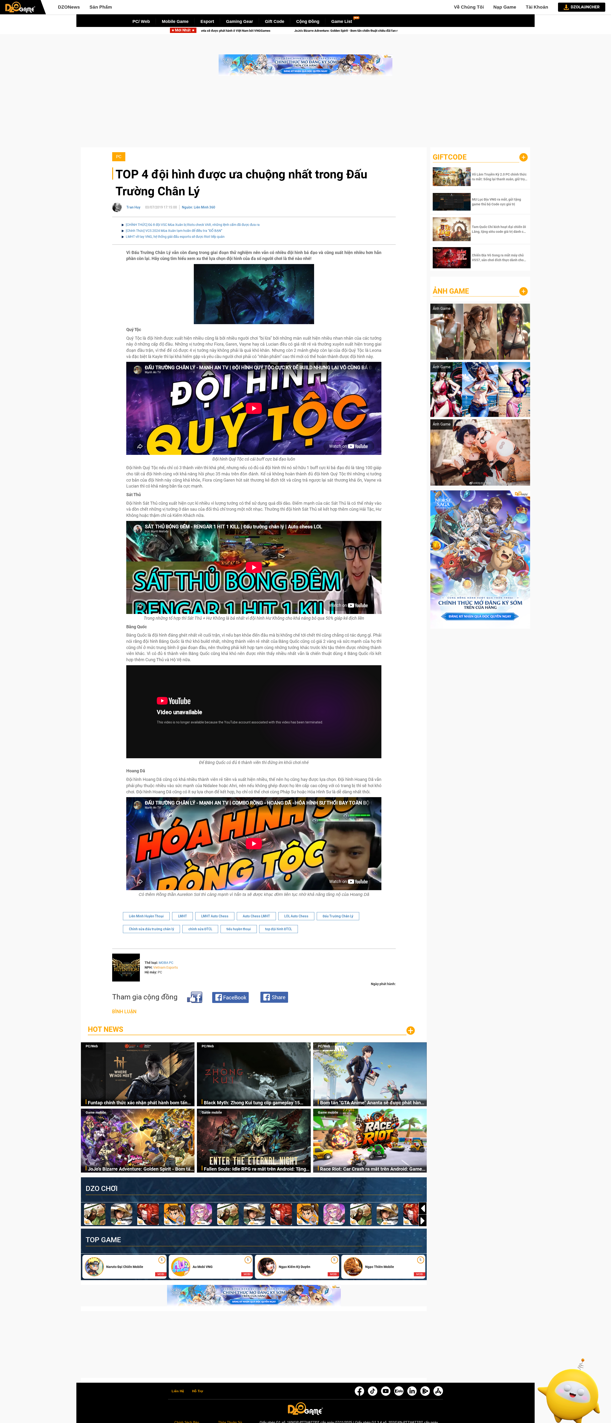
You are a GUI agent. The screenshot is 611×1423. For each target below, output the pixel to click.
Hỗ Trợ (197, 1391)
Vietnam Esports (165, 967)
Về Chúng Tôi (469, 7)
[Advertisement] (305, 114)
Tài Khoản (537, 7)
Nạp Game (504, 7)
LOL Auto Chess (296, 916)
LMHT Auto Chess (214, 916)
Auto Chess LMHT (256, 916)
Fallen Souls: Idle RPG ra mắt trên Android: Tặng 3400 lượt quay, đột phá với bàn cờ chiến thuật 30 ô (253, 30)
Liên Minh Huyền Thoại (146, 916)
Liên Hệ (178, 1391)
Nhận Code (499, 177)
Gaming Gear (239, 21)
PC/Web (92, 1046)
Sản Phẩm (101, 7)
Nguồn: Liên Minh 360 (198, 207)
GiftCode (450, 157)
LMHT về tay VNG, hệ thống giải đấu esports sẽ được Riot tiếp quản (175, 237)
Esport (207, 21)
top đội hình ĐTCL (278, 929)
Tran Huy (133, 207)
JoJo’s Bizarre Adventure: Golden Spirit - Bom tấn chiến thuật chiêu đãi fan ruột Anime (140, 1169)
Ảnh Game (451, 291)
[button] (423, 1221)
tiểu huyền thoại (238, 929)
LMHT (182, 916)
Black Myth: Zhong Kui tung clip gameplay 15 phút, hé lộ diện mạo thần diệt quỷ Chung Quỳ (252, 1103)
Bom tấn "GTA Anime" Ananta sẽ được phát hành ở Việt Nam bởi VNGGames (371, 1103)
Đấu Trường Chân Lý (338, 916)
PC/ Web (141, 21)
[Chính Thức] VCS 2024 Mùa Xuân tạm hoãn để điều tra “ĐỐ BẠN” (174, 231)
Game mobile (96, 1112)
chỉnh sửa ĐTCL (200, 929)
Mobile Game (175, 21)
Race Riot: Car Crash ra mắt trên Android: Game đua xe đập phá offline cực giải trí (371, 1169)
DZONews (69, 7)
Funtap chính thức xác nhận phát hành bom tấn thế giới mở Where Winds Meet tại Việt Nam (137, 1103)
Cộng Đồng (307, 21)
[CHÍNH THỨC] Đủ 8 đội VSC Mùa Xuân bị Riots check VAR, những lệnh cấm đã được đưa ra (193, 225)
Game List (341, 21)
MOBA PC (166, 963)
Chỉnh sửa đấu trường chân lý (151, 929)
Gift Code (274, 21)
